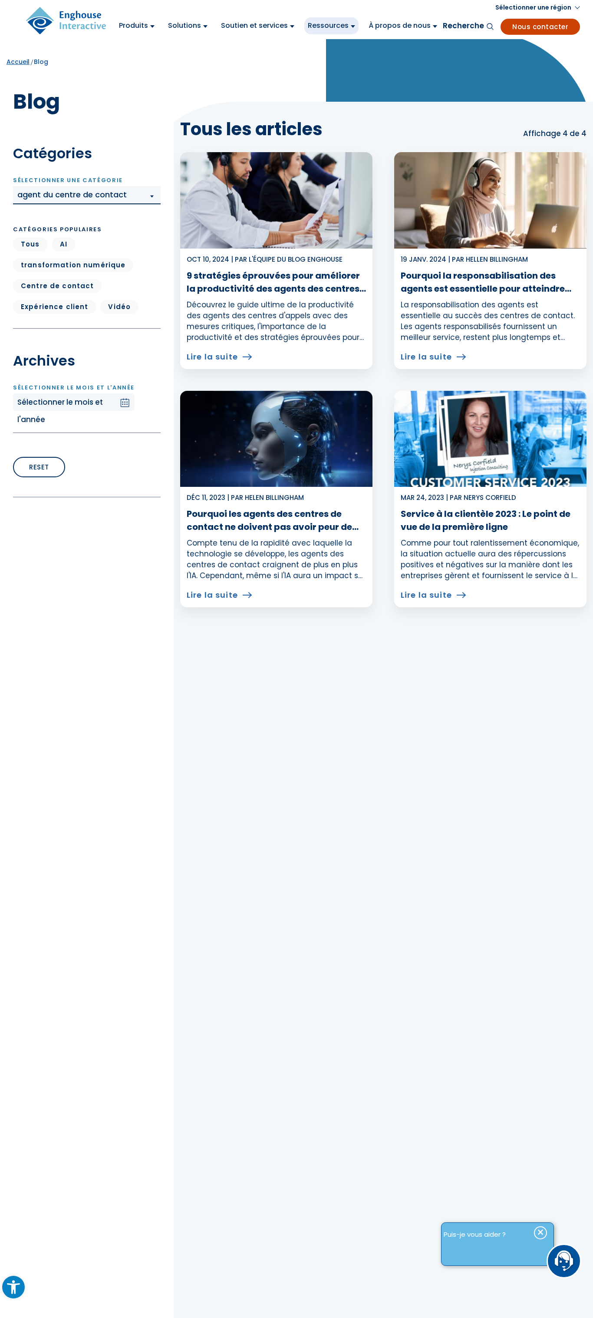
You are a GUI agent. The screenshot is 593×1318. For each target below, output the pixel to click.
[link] (13, 1287)
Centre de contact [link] (57, 285)
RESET (39, 467)
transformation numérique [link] (73, 265)
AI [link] (63, 244)
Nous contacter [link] (540, 26)
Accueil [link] (18, 62)
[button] (87, 195)
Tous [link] (30, 244)
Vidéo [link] (119, 306)
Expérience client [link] (54, 306)
